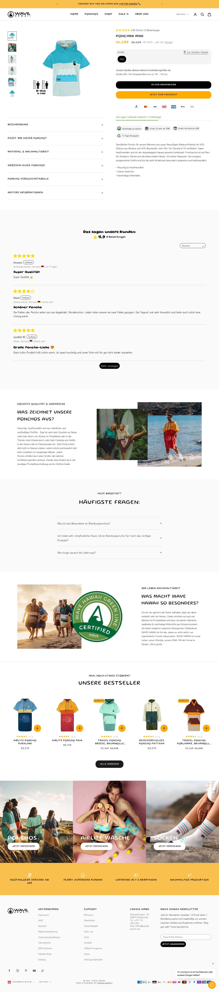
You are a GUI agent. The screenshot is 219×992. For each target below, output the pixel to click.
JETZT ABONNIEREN (173, 944)
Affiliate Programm (93, 948)
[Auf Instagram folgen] (17, 970)
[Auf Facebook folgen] (9, 970)
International (44, 942)
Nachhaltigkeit (91, 925)
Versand (168, 42)
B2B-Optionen (45, 948)
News (87, 953)
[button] (123, 30)
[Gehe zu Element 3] (12, 59)
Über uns (142, 14)
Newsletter (89, 920)
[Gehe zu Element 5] (12, 82)
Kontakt (88, 942)
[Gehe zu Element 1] (12, 35)
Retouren (88, 914)
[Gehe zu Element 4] (12, 70)
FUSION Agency (104, 983)
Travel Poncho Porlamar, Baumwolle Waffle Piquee (194, 743)
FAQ (86, 937)
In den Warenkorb (163, 85)
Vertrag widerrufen (93, 959)
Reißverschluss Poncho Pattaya (152, 742)
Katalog (42, 959)
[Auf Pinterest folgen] (26, 970)
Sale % (124, 14)
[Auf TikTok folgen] (42, 970)
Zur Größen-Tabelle (197, 52)
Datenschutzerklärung (49, 937)
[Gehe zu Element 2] (12, 47)
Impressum (43, 914)
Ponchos (91, 14)
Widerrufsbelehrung (48, 931)
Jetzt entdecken (23, 846)
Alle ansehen (109, 764)
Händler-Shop (44, 953)
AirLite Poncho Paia (67, 741)
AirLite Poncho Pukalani (25, 742)
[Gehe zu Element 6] (12, 93)
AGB (40, 920)
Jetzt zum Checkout (163, 95)
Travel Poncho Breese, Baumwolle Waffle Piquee (109, 743)
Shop (108, 14)
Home (74, 14)
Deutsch (181, 14)
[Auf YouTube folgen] (34, 970)
